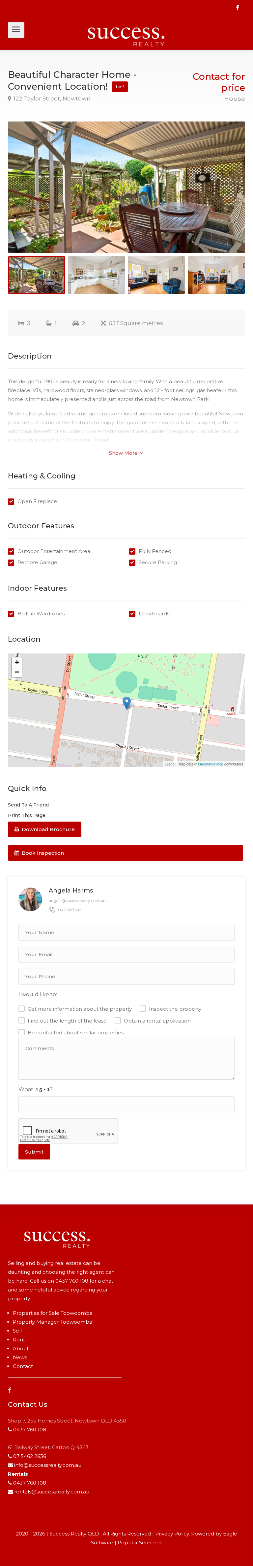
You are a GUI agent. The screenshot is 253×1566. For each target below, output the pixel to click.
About (21, 1348)
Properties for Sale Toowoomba (53, 1313)
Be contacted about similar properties (76, 1032)
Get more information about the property (80, 1009)
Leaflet (170, 763)
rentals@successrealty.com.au (51, 1492)
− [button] (17, 672)
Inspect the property (175, 1009)
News (20, 1357)
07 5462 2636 (29, 1456)
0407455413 (69, 909)
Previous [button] (26, 195)
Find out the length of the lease (67, 1021)
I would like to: (37, 994)
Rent (19, 1339)
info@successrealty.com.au (47, 1465)
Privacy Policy (172, 1534)
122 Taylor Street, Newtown (51, 98)
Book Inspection (42, 853)
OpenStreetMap (210, 763)
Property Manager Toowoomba (52, 1322)
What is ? (35, 1089)
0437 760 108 (71, 1281)
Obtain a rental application (157, 1021)
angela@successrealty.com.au (77, 900)
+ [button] (17, 662)
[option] (126, 187)
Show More (124, 453)
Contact (23, 1366)
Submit (34, 1152)
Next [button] (226, 195)
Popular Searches (140, 1542)
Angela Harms (71, 890)
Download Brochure (47, 829)
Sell (17, 1331)
